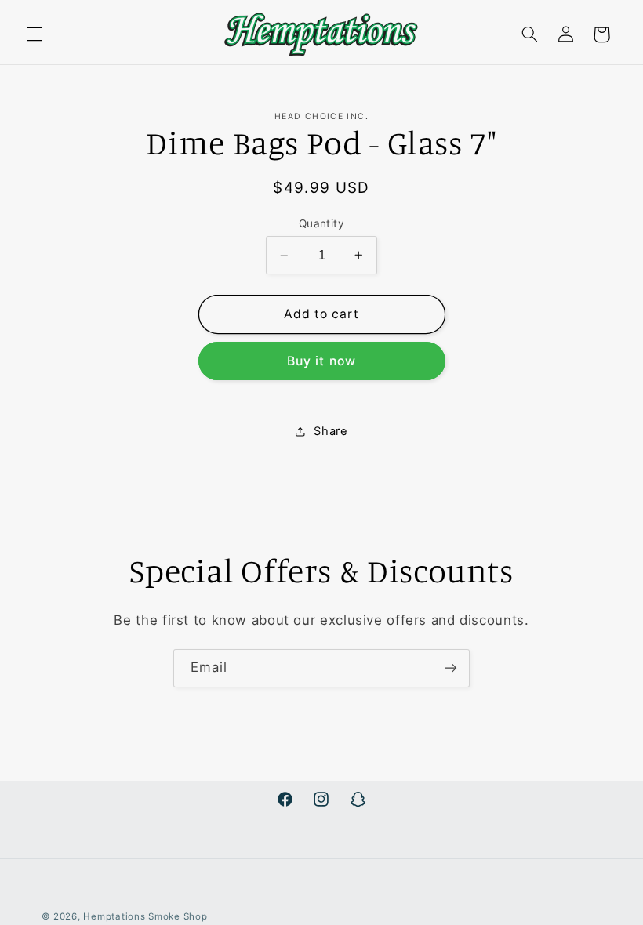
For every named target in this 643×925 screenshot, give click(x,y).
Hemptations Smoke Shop (145, 916)
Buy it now (321, 361)
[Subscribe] (451, 668)
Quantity (321, 223)
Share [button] (330, 431)
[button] (34, 34)
